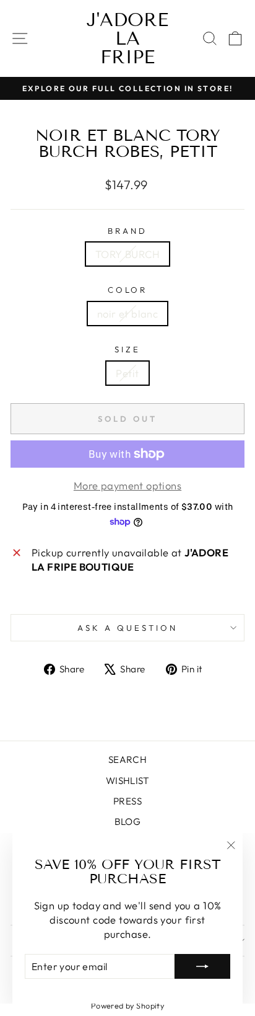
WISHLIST (127, 781)
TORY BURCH (127, 254)
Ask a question (127, 628)
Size (127, 349)
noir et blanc (127, 313)
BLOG (128, 821)
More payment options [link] (127, 485)
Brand (127, 231)
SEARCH (127, 759)
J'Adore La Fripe (127, 38)
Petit (127, 373)
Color (128, 290)
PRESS (127, 801)
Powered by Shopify (127, 1005)
